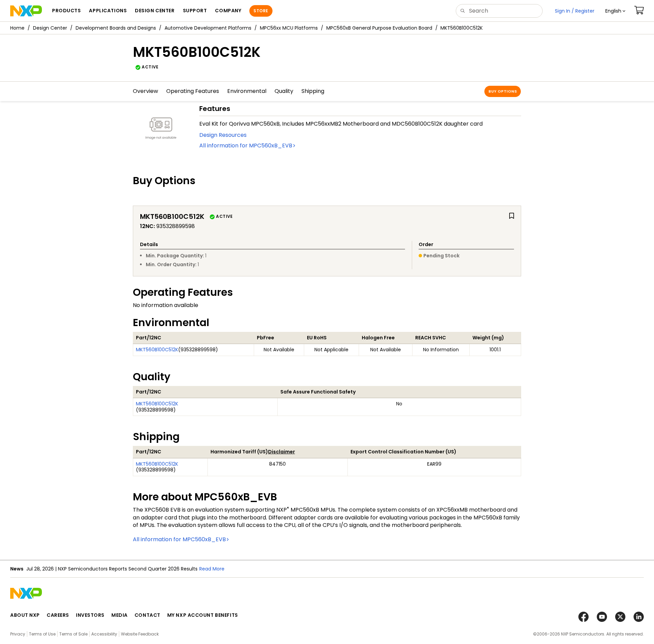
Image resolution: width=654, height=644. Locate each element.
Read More (211, 568)
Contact (147, 615)
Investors (90, 615)
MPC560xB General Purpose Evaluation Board (379, 28)
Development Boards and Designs (116, 28)
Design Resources (223, 135)
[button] (615, 11)
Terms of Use (42, 634)
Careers (58, 615)
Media (119, 615)
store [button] (260, 11)
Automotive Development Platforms (208, 28)
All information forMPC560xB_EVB (245, 145)
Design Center (50, 28)
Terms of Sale (73, 634)
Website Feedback (140, 634)
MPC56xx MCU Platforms (289, 28)
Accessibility (104, 634)
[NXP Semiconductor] (26, 10)
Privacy (17, 634)
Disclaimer (281, 451)
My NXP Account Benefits (202, 615)
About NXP (25, 615)
